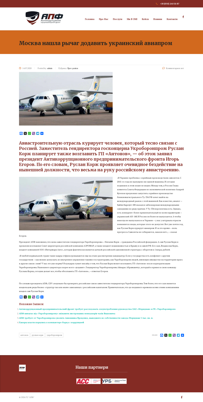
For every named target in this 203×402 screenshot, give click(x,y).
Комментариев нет (175, 68)
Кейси (145, 19)
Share (155, 335)
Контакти (172, 19)
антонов (24, 335)
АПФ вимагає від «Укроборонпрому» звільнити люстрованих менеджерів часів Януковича (67, 313)
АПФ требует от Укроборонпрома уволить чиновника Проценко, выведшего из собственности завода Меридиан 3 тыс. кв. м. (86, 317)
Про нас (103, 19)
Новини (157, 19)
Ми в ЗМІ (132, 19)
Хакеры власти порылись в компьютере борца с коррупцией (51, 322)
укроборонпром (54, 335)
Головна (89, 19)
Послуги (117, 19)
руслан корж (37, 335)
